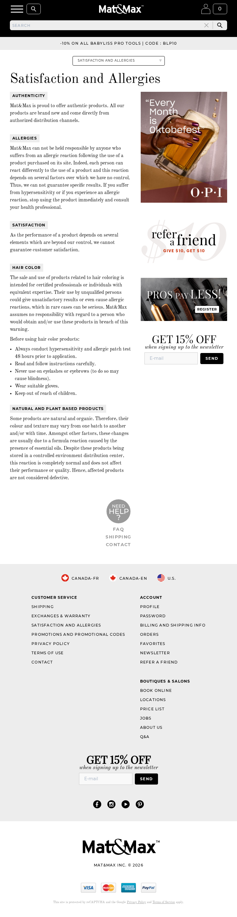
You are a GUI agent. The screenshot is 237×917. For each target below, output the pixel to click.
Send (212, 358)
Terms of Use (47, 653)
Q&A (145, 736)
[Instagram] (111, 804)
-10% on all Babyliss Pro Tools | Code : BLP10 (118, 43)
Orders (149, 634)
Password (153, 616)
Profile (150, 606)
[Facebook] (97, 804)
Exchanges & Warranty (60, 616)
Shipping (118, 537)
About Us (151, 727)
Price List (152, 709)
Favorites (152, 643)
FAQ (118, 529)
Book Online (156, 690)
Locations (153, 699)
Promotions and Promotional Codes (78, 634)
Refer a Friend (159, 662)
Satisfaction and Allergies (66, 625)
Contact (118, 544)
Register (207, 309)
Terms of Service (163, 902)
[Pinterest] (139, 804)
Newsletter (155, 653)
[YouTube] (125, 804)
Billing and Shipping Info (173, 625)
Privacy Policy (50, 643)
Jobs (146, 718)
